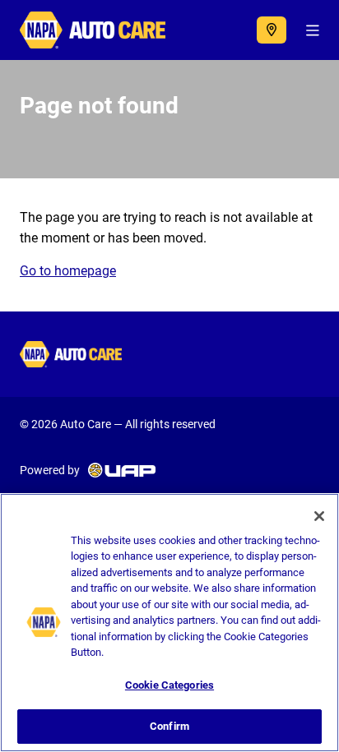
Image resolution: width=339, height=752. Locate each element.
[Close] (319, 516)
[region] (169, 622)
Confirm (169, 726)
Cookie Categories (169, 685)
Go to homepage (68, 271)
